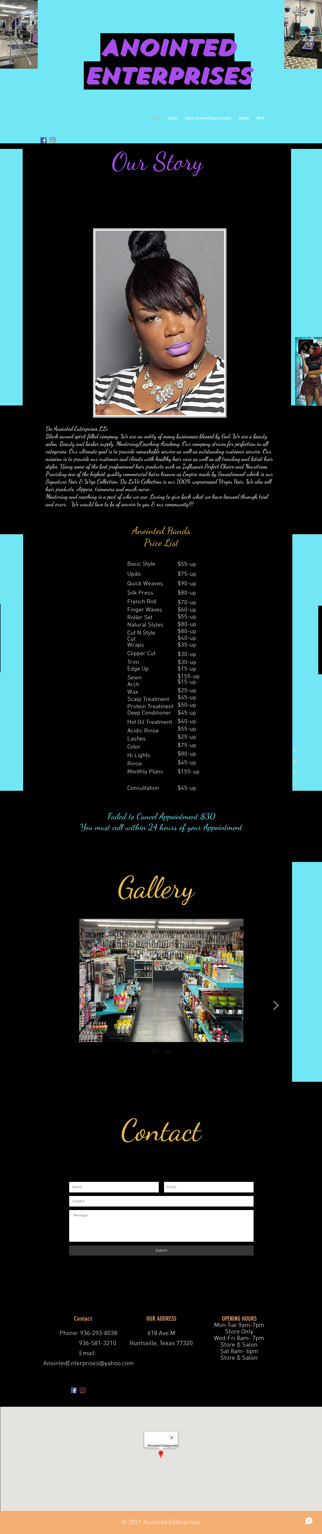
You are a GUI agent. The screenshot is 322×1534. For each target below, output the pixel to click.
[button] (168, 1051)
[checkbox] (155, 1051)
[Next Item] (276, 1006)
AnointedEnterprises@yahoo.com (88, 1363)
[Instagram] (53, 140)
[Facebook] (44, 140)
